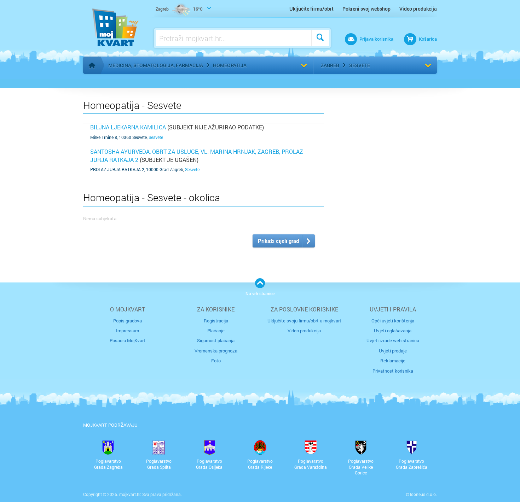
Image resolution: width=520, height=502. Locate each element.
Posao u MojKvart (127, 340)
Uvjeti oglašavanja (392, 330)
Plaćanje (216, 330)
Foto (216, 360)
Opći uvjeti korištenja (392, 320)
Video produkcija (418, 8)
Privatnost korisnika (392, 371)
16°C (179, 9)
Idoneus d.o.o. (423, 494)
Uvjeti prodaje (393, 351)
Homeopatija (230, 65)
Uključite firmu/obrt (311, 8)
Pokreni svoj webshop (366, 8)
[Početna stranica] (92, 65)
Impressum (127, 330)
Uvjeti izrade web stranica (392, 340)
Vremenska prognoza (216, 351)
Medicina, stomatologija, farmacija (155, 65)
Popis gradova (127, 320)
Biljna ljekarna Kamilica (128, 127)
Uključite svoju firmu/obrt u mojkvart (304, 320)
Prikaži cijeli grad (278, 240)
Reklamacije (392, 360)
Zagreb (330, 65)
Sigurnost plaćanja (216, 340)
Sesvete (359, 65)
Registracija (216, 320)
